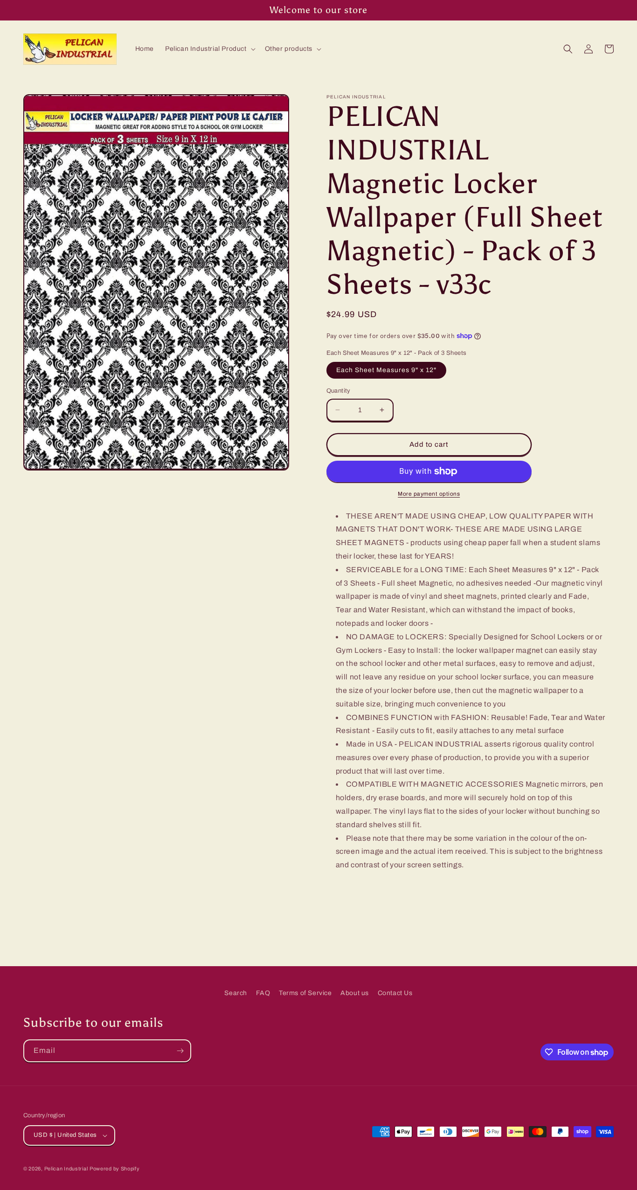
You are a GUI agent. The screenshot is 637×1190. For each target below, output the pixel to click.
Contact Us (395, 992)
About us (354, 992)
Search (235, 992)
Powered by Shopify (115, 1168)
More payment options (429, 494)
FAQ (263, 992)
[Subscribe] (180, 1050)
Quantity (338, 390)
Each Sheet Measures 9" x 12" (386, 370)
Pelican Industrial (66, 1168)
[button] (209, 49)
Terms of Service (305, 992)
